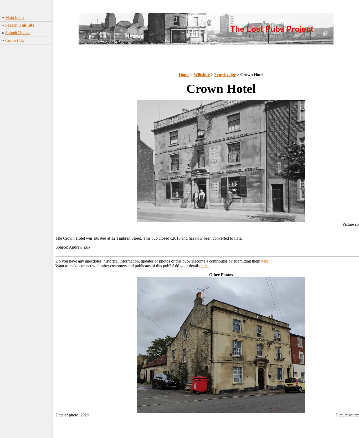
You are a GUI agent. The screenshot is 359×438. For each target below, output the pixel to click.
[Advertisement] (26, 132)
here (264, 261)
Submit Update (17, 33)
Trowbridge (225, 74)
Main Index (14, 17)
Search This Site (19, 25)
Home (184, 74)
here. (205, 266)
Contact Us (14, 40)
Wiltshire (202, 74)
